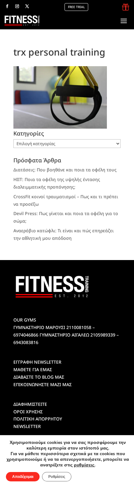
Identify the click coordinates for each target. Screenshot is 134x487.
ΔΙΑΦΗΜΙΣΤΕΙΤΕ (30, 404)
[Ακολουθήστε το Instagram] (17, 6)
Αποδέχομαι (22, 476)
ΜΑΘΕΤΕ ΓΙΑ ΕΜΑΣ (32, 369)
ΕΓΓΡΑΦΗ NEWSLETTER (37, 362)
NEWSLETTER (27, 426)
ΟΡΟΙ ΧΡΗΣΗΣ (28, 412)
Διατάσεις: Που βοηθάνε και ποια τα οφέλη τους (65, 170)
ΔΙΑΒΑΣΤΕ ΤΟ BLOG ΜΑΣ (38, 377)
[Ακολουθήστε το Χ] (27, 6)
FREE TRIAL (76, 7)
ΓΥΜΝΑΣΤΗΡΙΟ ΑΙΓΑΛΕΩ (64, 335)
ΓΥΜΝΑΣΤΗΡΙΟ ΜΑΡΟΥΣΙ (39, 327)
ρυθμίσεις (84, 465)
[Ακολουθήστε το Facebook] (7, 6)
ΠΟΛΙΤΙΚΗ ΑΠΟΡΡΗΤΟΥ (37, 419)
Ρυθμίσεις (56, 476)
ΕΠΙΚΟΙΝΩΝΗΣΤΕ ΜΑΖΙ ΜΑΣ (42, 384)
